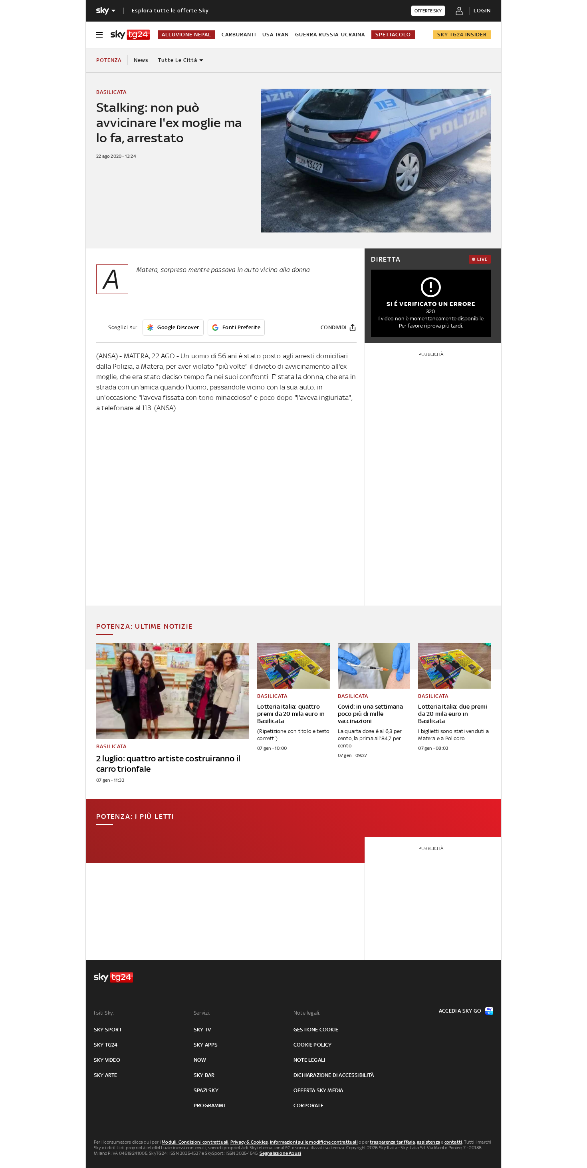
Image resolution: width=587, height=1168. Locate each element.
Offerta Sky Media (318, 1090)
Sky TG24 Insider (462, 35)
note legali (309, 1060)
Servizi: (202, 1013)
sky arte (105, 1075)
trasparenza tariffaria (392, 1142)
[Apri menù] (99, 35)
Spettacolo (393, 35)
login (482, 11)
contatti (453, 1142)
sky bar (204, 1075)
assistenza (428, 1142)
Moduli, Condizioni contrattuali (195, 1142)
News (141, 60)
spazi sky (206, 1090)
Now (200, 1060)
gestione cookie (316, 1030)
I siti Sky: (104, 1013)
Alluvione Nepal (186, 35)
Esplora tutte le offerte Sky (170, 11)
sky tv (202, 1030)
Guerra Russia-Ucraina (330, 35)
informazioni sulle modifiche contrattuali (314, 1142)
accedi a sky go (460, 1011)
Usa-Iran (275, 35)
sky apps (206, 1045)
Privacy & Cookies (249, 1142)
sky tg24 (106, 1045)
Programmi (209, 1105)
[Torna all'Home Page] (130, 35)
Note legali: (307, 1013)
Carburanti (239, 35)
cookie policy (313, 1045)
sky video (107, 1060)
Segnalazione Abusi (280, 1153)
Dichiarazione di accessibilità (334, 1075)
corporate (308, 1105)
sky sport (108, 1030)
